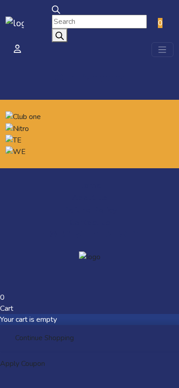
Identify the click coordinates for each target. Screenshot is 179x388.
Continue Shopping (44, 337)
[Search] (59, 35)
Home (89, 185)
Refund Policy (90, 210)
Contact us (89, 222)
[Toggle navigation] (162, 49)
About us (89, 197)
